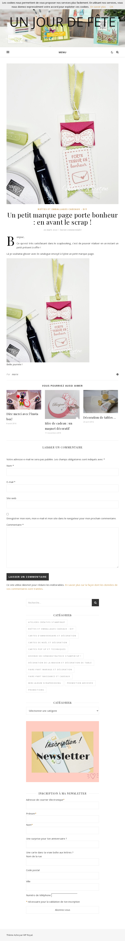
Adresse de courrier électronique (45, 799)
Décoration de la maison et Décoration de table (60, 662)
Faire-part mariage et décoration (50, 669)
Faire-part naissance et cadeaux (49, 676)
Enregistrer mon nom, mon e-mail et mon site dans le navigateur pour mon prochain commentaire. (61, 518)
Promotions (36, 690)
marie (15, 374)
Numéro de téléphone (38, 895)
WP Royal (28, 935)
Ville (28, 881)
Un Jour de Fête (62, 21)
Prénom (31, 813)
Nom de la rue (34, 856)
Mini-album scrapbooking (44, 683)
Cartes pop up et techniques (47, 649)
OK (111, 6)
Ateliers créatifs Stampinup (46, 622)
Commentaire (15, 524)
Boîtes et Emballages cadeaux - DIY (62, 209)
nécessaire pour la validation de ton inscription (54, 901)
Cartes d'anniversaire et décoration (52, 635)
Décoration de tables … (99, 417)
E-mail (11, 482)
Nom (10, 465)
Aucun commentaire (70, 229)
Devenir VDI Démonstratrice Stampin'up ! (54, 656)
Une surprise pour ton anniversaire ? (46, 838)
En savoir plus (98, 6)
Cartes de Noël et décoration (47, 642)
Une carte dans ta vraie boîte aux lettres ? (49, 852)
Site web (11, 498)
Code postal (33, 870)
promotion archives (80, 683)
